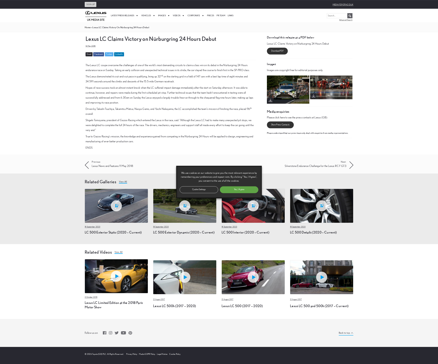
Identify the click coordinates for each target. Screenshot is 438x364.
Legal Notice (162, 354)
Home (88, 27)
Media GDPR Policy (147, 354)
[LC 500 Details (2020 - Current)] (321, 205)
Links (231, 15)
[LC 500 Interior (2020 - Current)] (253, 205)
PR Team (221, 15)
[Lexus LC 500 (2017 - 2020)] (253, 259)
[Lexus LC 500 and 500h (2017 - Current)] (321, 259)
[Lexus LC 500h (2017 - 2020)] (184, 259)
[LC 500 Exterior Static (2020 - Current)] (116, 205)
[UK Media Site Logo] (96, 15)
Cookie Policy (175, 354)
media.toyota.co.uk (343, 5)
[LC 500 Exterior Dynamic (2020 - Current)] (184, 205)
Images (162, 15)
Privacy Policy (131, 354)
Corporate (194, 15)
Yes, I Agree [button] (239, 189)
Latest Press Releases (122, 15)
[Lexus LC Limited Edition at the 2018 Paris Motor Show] (116, 275)
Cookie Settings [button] (199, 189)
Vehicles (146, 15)
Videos (176, 15)
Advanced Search (345, 20)
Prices (210, 15)
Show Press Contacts (280, 125)
